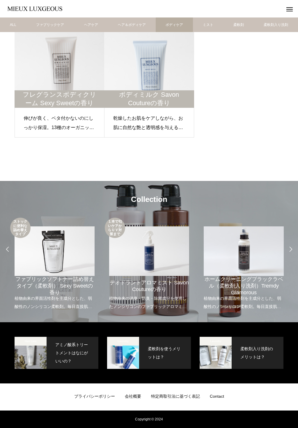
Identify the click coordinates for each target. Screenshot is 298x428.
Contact (217, 396)
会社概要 (133, 396)
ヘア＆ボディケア (132, 25)
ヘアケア (91, 25)
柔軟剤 (238, 25)
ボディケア (174, 25)
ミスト (208, 25)
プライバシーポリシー (94, 396)
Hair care (31, 341)
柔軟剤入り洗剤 (276, 25)
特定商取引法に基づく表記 (175, 396)
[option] (55, 264)
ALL (13, 25)
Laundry (123, 341)
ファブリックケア (50, 25)
